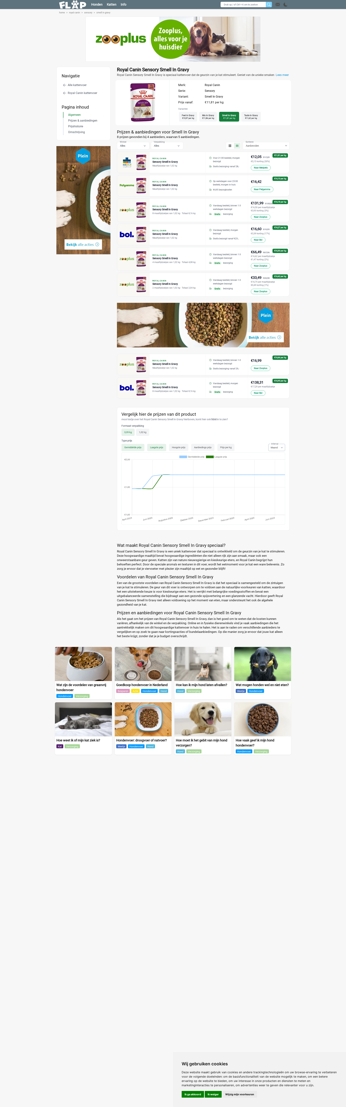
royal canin (74, 12)
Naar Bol (258, 240)
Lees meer (282, 75)
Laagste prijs (156, 447)
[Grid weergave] (230, 146)
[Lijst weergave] (237, 146)
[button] (281, 4)
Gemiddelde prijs (132, 447)
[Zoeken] (269, 4)
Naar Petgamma (262, 189)
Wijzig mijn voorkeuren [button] (239, 1094)
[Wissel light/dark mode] (285, 5)
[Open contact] (278, 4)
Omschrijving (76, 132)
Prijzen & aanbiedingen (82, 120)
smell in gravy (103, 12)
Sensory (210, 91)
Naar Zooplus (260, 217)
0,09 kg (128, 432)
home (62, 12)
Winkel (123, 142)
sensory (88, 12)
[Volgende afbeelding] (146, 121)
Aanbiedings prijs (203, 447)
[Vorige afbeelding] (139, 121)
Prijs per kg (226, 447)
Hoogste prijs (178, 447)
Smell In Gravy (214, 96)
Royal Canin (212, 85)
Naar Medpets (261, 167)
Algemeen (74, 115)
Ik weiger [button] (213, 1094)
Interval (274, 444)
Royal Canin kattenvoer (82, 93)
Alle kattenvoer (77, 85)
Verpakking (159, 142)
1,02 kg (142, 432)
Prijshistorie (75, 126)
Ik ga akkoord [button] (193, 1094)
